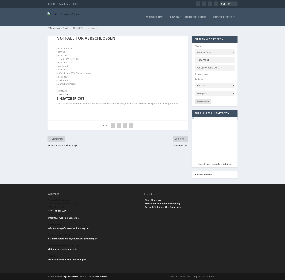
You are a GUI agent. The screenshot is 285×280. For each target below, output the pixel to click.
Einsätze (175, 17)
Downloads (64, 4)
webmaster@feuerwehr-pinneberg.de (67, 259)
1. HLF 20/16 (62, 94)
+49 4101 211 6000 (57, 210)
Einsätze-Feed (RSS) (204, 174)
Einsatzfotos (203, 74)
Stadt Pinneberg (152, 200)
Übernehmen (203, 101)
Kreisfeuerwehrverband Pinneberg (162, 203)
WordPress (101, 276)
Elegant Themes (70, 276)
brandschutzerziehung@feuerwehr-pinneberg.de (73, 238)
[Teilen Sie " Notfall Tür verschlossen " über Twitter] (119, 126)
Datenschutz (185, 276)
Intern (76, 4)
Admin (210, 276)
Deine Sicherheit (195, 17)
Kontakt (51, 4)
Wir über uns (154, 17)
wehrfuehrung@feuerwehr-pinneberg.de (68, 228)
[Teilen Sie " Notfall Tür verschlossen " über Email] (125, 126)
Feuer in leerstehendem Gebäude (215, 164)
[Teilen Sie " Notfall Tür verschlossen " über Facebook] (113, 126)
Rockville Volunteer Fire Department (163, 207)
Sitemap (173, 276)
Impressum (199, 276)
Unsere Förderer (224, 17)
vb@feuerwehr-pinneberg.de (62, 249)
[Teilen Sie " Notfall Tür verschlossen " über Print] (131, 126)
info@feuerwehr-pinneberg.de (63, 217)
